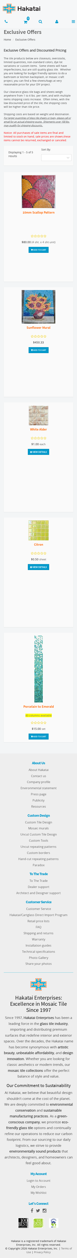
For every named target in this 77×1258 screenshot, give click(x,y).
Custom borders (38, 853)
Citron (38, 544)
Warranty (38, 939)
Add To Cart (39, 249)
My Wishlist (39, 1193)
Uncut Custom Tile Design (38, 834)
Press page (38, 794)
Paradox (38, 865)
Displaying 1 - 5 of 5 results (20, 154)
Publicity (38, 800)
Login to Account (38, 1181)
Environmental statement (39, 788)
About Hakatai (39, 770)
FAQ (38, 927)
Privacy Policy (42, 1252)
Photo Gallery (38, 958)
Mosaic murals (38, 828)
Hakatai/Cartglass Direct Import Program (38, 915)
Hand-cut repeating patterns (38, 859)
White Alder (38, 429)
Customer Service (38, 909)
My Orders (38, 1187)
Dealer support (38, 887)
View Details (39, 451)
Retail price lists (38, 921)
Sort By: (46, 149)
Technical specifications (38, 952)
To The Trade (39, 881)
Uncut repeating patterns (38, 847)
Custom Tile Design (38, 822)
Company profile (38, 782)
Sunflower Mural (38, 327)
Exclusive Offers (25, 39)
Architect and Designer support (38, 893)
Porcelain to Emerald (38, 706)
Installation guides (38, 945)
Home (7, 39)
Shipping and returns (38, 933)
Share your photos (38, 964)
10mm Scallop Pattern (39, 212)
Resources (38, 806)
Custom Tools (38, 840)
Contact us (38, 776)
